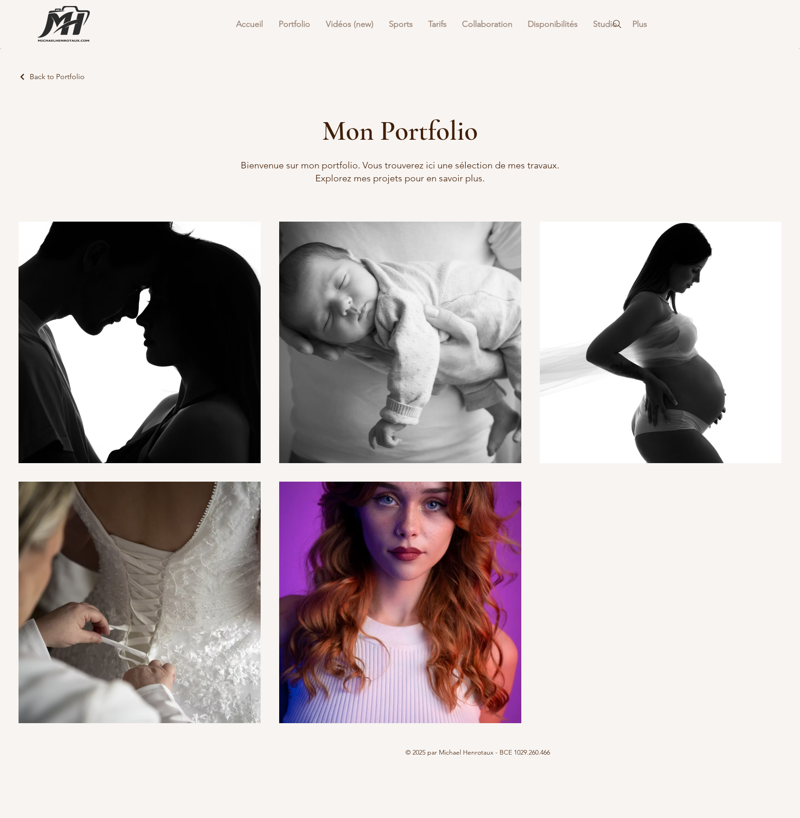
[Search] (617, 24)
